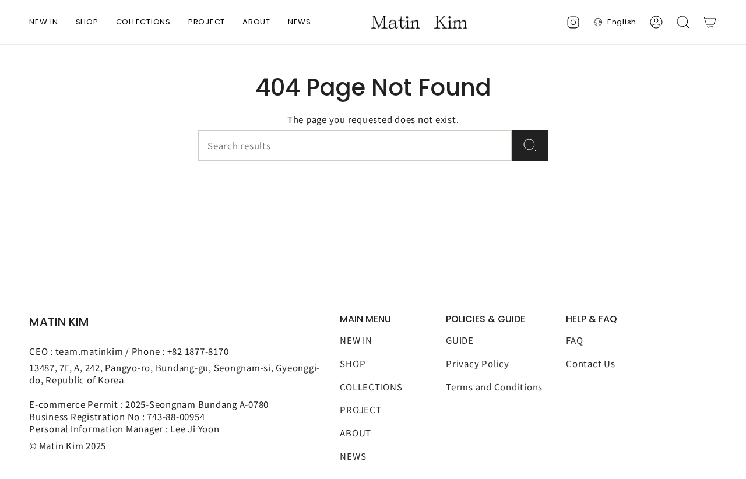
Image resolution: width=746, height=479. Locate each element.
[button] (87, 22)
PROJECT (360, 409)
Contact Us (590, 363)
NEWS (353, 456)
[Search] (530, 145)
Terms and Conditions (494, 387)
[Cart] (709, 22)
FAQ (574, 340)
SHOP (352, 363)
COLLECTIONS (371, 387)
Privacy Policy (477, 363)
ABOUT (355, 433)
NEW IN (356, 340)
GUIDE (460, 340)
